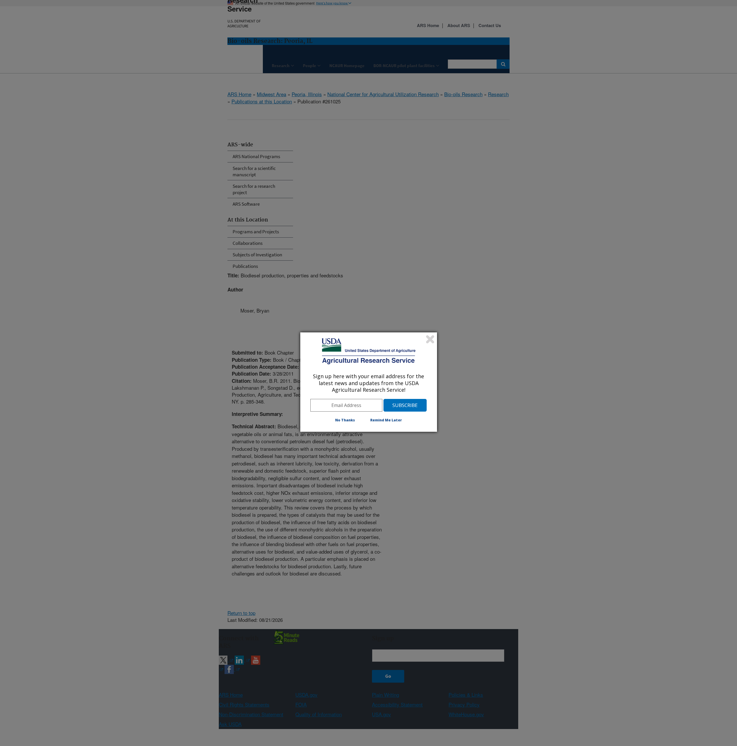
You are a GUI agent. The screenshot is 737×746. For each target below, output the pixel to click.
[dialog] (368, 381)
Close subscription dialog (430, 339)
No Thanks (345, 420)
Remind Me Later (386, 420)
